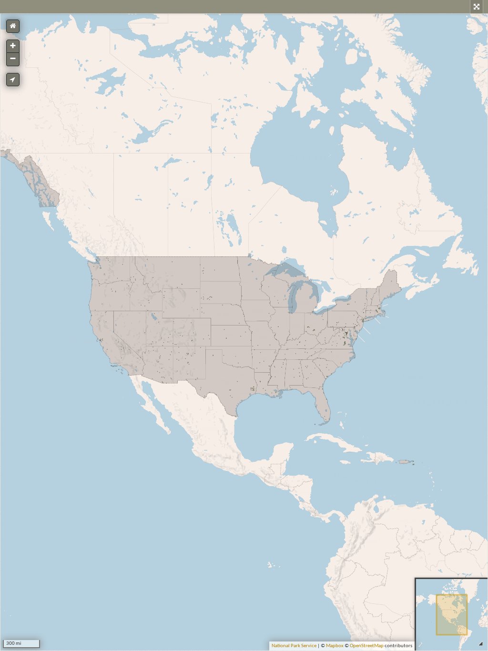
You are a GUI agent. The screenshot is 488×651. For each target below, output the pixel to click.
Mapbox (335, 646)
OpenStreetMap (367, 646)
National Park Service (294, 646)
